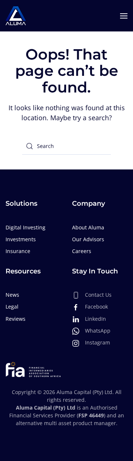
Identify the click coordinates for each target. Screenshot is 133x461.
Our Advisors (88, 239)
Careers (81, 251)
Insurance (18, 251)
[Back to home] (16, 15)
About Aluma (88, 227)
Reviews (15, 318)
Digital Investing (25, 227)
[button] (123, 15)
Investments (21, 239)
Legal (12, 306)
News (12, 294)
